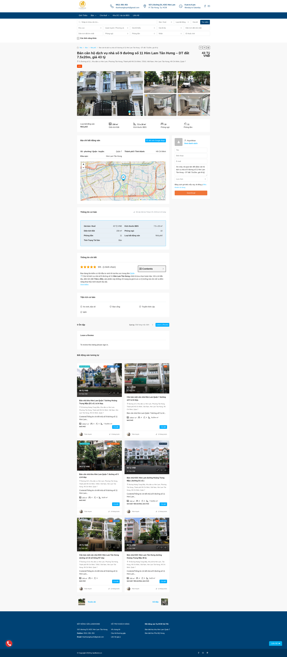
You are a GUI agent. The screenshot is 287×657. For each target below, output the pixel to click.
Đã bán (117, 366)
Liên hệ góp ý (116, 637)
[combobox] (165, 22)
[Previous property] (81, 602)
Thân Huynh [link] (88, 434)
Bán (92, 15)
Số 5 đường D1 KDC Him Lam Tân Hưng (92, 629)
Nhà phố (93, 47)
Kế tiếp (156, 602)
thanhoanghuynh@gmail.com (127, 8)
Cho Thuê (111, 366)
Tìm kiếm (205, 22)
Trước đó (92, 602)
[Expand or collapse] (163, 269)
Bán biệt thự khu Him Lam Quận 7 (157, 629)
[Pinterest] (208, 653)
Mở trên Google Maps (156, 140)
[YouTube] (203, 653)
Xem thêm (84, 285)
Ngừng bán (163, 443)
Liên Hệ (136, 15)
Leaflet (143, 199)
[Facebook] (199, 653)
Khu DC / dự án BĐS (121, 15)
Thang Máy (163, 521)
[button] (143, 38)
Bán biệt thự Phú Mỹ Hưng (154, 633)
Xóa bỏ (195, 22)
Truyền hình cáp (148, 307)
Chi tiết (115, 427)
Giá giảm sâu (115, 443)
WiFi (85, 312)
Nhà (81, 47)
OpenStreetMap (153, 199)
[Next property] (164, 602)
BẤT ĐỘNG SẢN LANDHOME (88, 624)
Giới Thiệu (83, 15)
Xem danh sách (191, 143)
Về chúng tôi (115, 629)
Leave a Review (162, 325)
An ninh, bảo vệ (89, 307)
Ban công (116, 307)
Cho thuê (103, 15)
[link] (99, 380)
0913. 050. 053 (122, 5)
